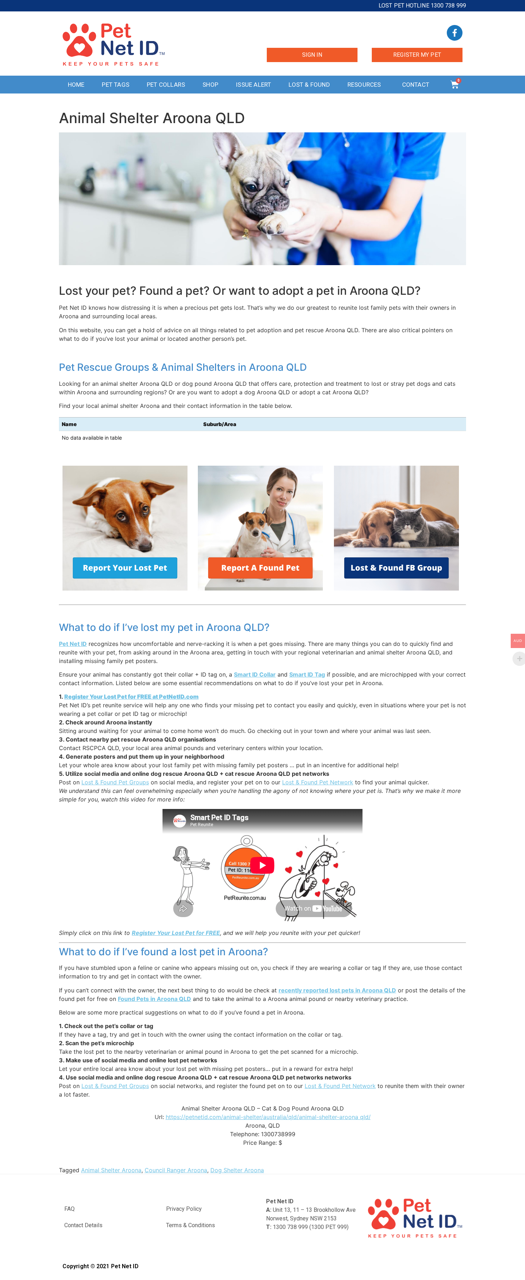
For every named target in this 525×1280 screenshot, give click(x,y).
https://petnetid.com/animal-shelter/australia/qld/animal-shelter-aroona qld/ (268, 1116)
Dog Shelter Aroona (237, 1170)
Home (76, 84)
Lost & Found (309, 84)
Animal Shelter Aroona (111, 1170)
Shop (210, 84)
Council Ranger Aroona (176, 1170)
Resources (364, 84)
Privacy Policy (184, 1208)
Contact (415, 84)
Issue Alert (253, 84)
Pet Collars (166, 84)
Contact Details (83, 1225)
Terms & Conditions (190, 1225)
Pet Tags (115, 84)
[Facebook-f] (454, 33)
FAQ (69, 1208)
